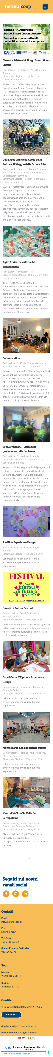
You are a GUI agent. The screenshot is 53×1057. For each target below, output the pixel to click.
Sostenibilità (35, 172)
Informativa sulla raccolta (16, 1053)
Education (42, 169)
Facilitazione (9, 70)
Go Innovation (11, 358)
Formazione (22, 70)
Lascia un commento (13, 79)
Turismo (7, 73)
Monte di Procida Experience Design (24, 747)
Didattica (31, 169)
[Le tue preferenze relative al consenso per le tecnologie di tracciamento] (48, 1052)
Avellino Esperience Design (19, 542)
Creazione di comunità (14, 169)
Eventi (22, 613)
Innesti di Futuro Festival (18, 608)
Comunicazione (10, 613)
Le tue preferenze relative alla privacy (29, 1048)
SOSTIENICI (11, 1015)
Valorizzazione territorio (15, 175)
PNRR (32, 70)
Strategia (41, 70)
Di (13, 76)
